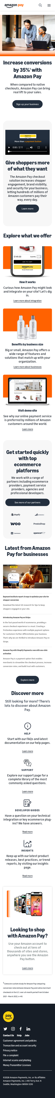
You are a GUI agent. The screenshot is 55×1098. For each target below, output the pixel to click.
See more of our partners (27, 502)
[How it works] (27, 262)
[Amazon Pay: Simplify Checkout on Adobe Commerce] (15, 533)
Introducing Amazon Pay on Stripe (16, 617)
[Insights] (27, 843)
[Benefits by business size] (27, 325)
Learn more (27, 208)
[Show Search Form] (40, 5)
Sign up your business (27, 104)
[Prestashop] (39, 524)
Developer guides (27, 810)
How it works (27, 282)
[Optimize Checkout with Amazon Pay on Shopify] (15, 514)
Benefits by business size (27, 344)
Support (27, 770)
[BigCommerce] (39, 514)
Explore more (27, 679)
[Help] (27, 726)
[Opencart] (39, 533)
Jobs (27, 1035)
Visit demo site (27, 410)
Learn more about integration (27, 300)
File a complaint (10, 1055)
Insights (27, 850)
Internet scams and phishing (17, 1060)
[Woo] (15, 524)
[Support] (27, 763)
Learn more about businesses (28, 366)
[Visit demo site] (27, 391)
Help (27, 733)
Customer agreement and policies (20, 1040)
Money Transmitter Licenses (17, 1065)
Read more (27, 831)
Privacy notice (10, 1050)
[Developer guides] (27, 803)
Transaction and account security (19, 1045)
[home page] (14, 5)
